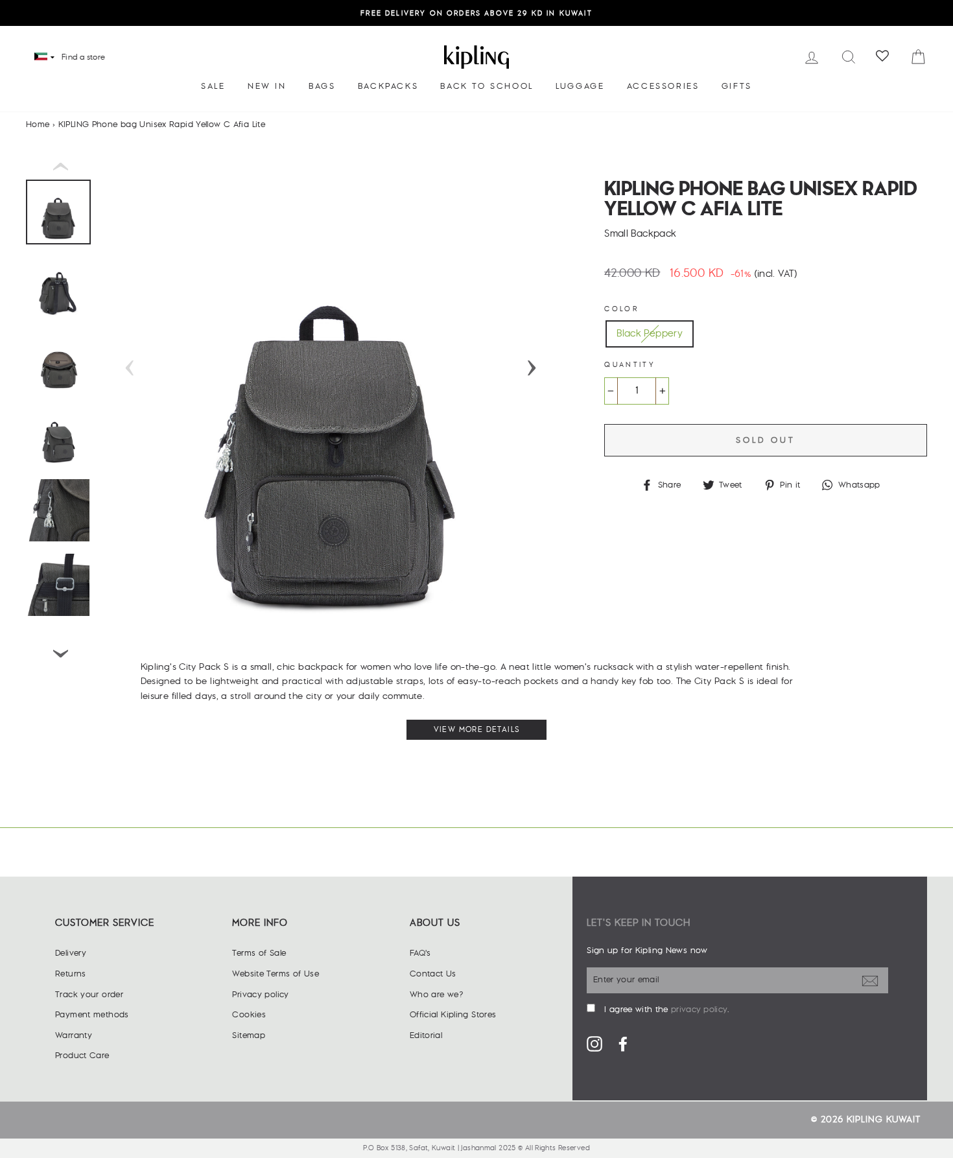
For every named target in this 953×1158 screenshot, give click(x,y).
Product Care (82, 1055)
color (621, 308)
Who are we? (436, 994)
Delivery (70, 953)
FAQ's (420, 953)
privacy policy (699, 1009)
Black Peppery (650, 333)
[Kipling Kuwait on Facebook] (623, 1043)
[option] (476, 12)
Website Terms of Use (275, 973)
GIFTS (737, 86)
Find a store (84, 57)
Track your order (89, 994)
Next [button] (532, 364)
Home (38, 124)
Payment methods (92, 1014)
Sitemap (248, 1035)
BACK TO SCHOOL (486, 86)
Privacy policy (260, 994)
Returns (70, 973)
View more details (477, 730)
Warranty (73, 1035)
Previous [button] (130, 364)
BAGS (322, 86)
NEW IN (267, 86)
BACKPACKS (388, 86)
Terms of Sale (259, 953)
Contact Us (433, 973)
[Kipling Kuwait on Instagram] (594, 1043)
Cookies (249, 1014)
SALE (213, 86)
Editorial (426, 1035)
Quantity (629, 364)
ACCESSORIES (663, 86)
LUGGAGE (580, 86)
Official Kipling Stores (453, 1014)
